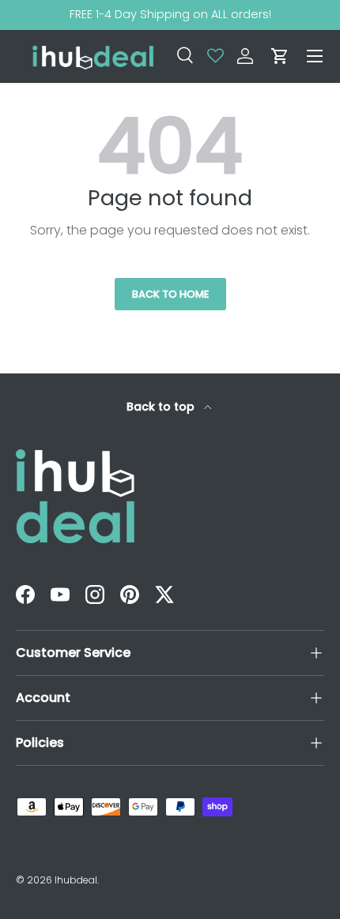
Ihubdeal (76, 880)
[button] (280, 56)
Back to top (162, 406)
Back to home (170, 294)
